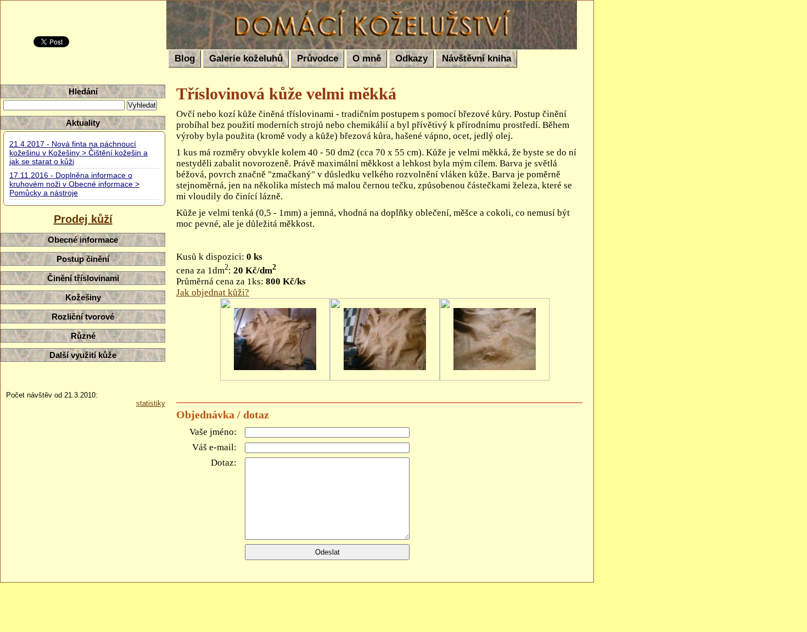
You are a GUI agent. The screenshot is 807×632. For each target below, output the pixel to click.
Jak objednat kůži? (212, 292)
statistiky (150, 403)
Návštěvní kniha (476, 58)
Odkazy (411, 58)
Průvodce (317, 58)
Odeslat (327, 552)
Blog (185, 58)
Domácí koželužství (238, 9)
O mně (366, 58)
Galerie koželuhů (246, 58)
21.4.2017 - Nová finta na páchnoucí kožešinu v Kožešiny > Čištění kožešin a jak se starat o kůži (78, 152)
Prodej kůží (83, 219)
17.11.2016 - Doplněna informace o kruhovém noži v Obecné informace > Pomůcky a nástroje (74, 184)
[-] (275, 339)
